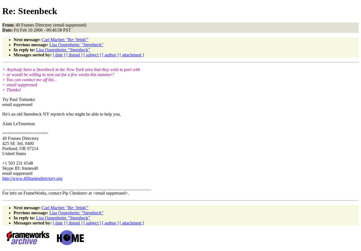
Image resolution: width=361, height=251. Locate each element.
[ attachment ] (132, 54)
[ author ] (110, 54)
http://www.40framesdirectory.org (32, 178)
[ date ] (59, 54)
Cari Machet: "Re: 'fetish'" (65, 39)
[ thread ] (74, 54)
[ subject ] (92, 54)
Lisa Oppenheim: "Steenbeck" (76, 44)
